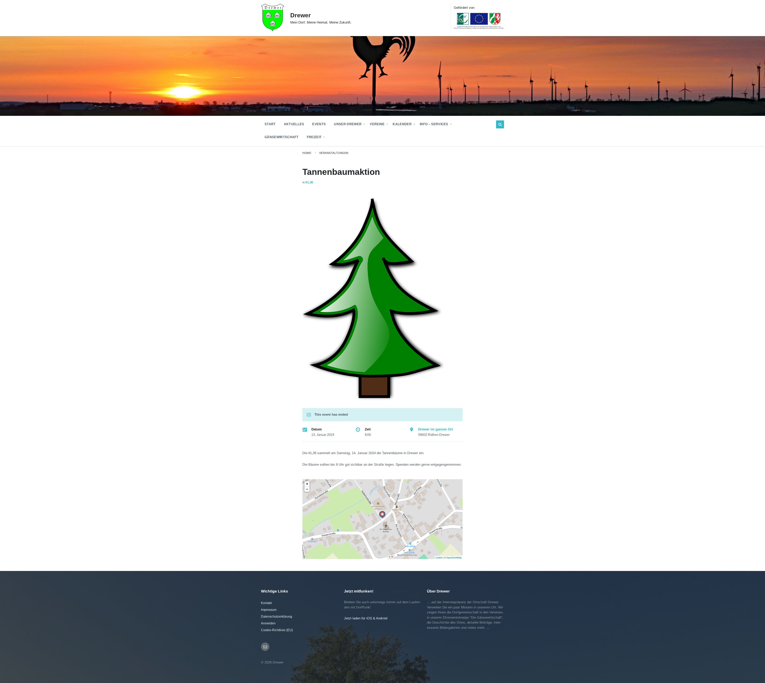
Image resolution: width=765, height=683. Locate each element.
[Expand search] (500, 124)
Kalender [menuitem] (402, 124)
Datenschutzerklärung (276, 616)
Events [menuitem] (319, 124)
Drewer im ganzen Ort (435, 429)
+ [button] (307, 484)
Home (306, 153)
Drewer (300, 15)
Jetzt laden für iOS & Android (365, 618)
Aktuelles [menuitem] (294, 124)
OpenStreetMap (454, 557)
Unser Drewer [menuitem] (348, 124)
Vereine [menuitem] (377, 124)
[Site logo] (272, 30)
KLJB (309, 182)
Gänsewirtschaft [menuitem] (282, 137)
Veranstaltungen (333, 153)
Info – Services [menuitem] (434, 124)
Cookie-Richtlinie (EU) (277, 630)
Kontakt (266, 603)
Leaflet (439, 557)
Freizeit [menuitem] (314, 137)
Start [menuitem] (270, 124)
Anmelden (268, 623)
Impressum (269, 609)
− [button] (307, 489)
